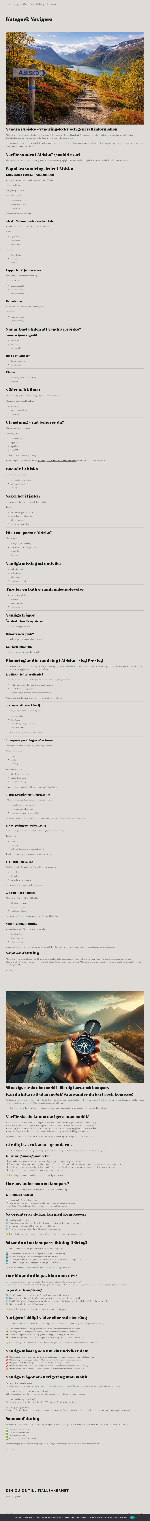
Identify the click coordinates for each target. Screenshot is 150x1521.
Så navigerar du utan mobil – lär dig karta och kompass (57, 1087)
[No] (147, 1517)
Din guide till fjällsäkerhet (37, 1490)
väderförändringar (27, 1362)
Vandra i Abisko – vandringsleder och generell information (61, 129)
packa (19, 1443)
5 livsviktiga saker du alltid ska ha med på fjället (57, 460)
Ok (132, 1517)
